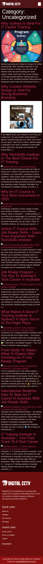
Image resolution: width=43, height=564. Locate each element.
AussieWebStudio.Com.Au (26, 561)
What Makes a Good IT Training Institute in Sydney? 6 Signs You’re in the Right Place (20, 317)
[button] (39, 4)
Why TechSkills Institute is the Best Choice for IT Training (20, 158)
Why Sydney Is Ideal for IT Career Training (21, 25)
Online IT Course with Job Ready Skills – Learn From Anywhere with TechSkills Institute (21, 234)
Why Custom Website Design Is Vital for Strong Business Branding (18, 92)
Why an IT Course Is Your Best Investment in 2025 (20, 195)
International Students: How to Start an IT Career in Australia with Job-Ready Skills (20, 396)
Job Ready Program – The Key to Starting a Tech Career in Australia (20, 275)
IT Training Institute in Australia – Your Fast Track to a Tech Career (20, 438)
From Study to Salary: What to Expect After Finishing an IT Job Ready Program (19, 355)
